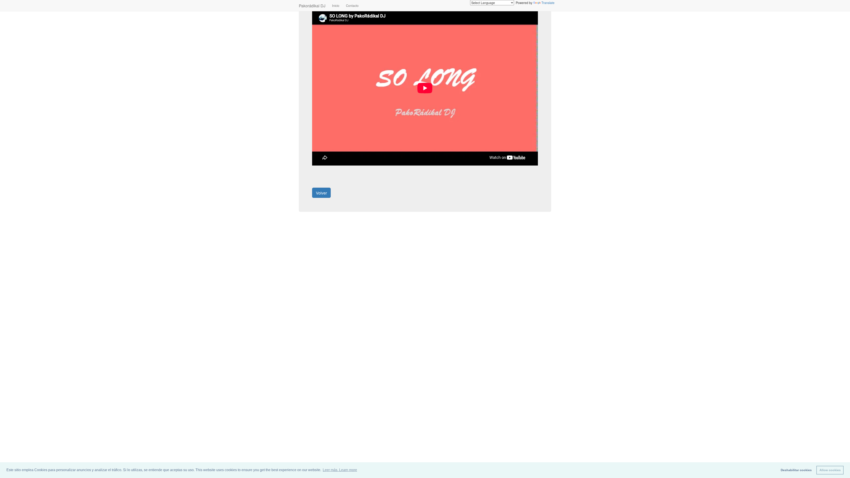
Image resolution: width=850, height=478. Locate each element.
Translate (547, 2)
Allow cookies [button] (830, 470)
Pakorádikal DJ (312, 5)
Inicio (335, 5)
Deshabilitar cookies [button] (796, 470)
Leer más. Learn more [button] (340, 470)
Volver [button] (321, 193)
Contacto (352, 5)
